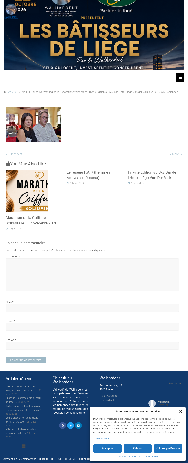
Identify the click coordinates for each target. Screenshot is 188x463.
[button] (180, 411)
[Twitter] (70, 425)
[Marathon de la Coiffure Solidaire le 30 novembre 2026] (27, 171)
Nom (9, 302)
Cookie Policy (123, 456)
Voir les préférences (168, 448)
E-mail (10, 321)
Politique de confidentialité (145, 456)
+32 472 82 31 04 (108, 396)
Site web (11, 340)
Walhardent (163, 401)
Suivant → (175, 154)
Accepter (107, 448)
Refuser (137, 448)
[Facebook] (62, 425)
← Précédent (14, 154)
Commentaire (15, 256)
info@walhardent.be (110, 400)
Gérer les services (103, 438)
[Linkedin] (78, 425)
